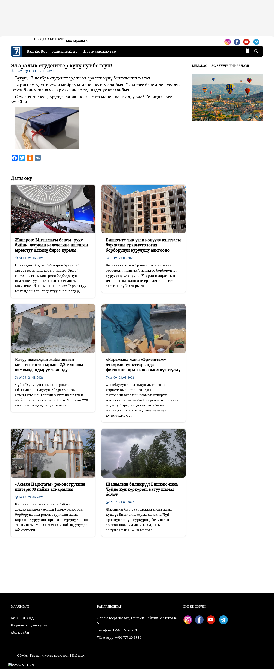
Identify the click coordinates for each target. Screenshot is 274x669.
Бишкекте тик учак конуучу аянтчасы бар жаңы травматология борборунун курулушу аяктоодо (143, 245)
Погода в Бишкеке (49, 39)
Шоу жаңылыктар (99, 51)
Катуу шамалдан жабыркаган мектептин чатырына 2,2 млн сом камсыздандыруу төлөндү (49, 365)
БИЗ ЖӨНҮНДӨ (23, 618)
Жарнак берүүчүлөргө (29, 625)
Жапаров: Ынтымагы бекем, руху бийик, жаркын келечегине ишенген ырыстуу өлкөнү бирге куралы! (51, 245)
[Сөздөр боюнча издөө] (256, 51)
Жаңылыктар (64, 51)
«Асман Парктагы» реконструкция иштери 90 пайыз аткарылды (50, 487)
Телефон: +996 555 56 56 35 (117, 630)
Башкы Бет (37, 51)
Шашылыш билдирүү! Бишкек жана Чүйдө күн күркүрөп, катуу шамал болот (142, 489)
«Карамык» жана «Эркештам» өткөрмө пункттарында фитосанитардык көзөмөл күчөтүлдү (143, 365)
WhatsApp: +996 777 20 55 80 (119, 637)
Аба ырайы (76, 41)
